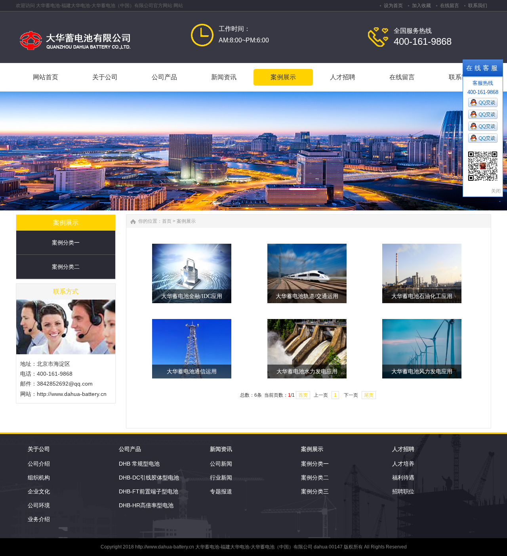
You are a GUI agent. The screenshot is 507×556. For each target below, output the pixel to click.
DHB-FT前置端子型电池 (148, 491)
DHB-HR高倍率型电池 (146, 505)
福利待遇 (403, 477)
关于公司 (39, 449)
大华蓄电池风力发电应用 (421, 371)
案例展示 (186, 221)
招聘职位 (403, 491)
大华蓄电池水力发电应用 (306, 371)
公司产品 (130, 449)
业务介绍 (39, 519)
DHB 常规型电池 (139, 463)
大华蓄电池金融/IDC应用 (191, 296)
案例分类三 (315, 491)
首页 (167, 221)
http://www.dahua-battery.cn (72, 394)
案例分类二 (66, 267)
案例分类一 (66, 242)
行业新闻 (221, 477)
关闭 (496, 191)
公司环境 (39, 505)
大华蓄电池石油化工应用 (421, 296)
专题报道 (221, 491)
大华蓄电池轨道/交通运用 (307, 296)
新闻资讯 (221, 449)
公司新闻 (221, 463)
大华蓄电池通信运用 (192, 371)
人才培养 (403, 463)
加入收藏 (421, 5)
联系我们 (477, 5)
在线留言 (449, 5)
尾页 (369, 395)
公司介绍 (39, 463)
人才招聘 (403, 449)
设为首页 (393, 5)
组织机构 (39, 477)
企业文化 (39, 491)
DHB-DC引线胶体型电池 (149, 477)
